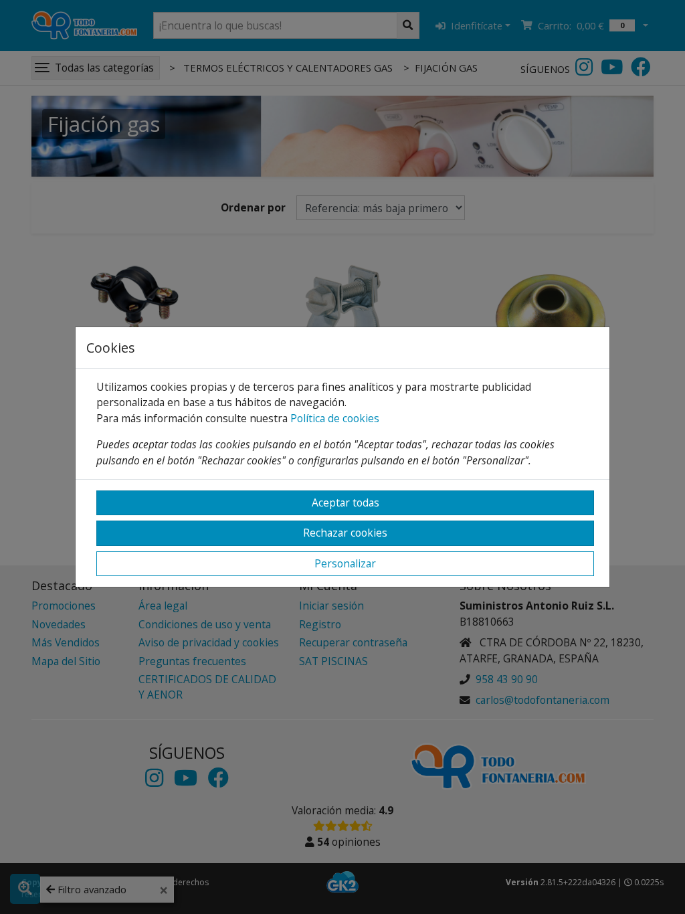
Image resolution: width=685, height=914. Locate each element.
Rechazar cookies (345, 532)
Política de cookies (334, 418)
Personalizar (345, 563)
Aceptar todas (345, 502)
